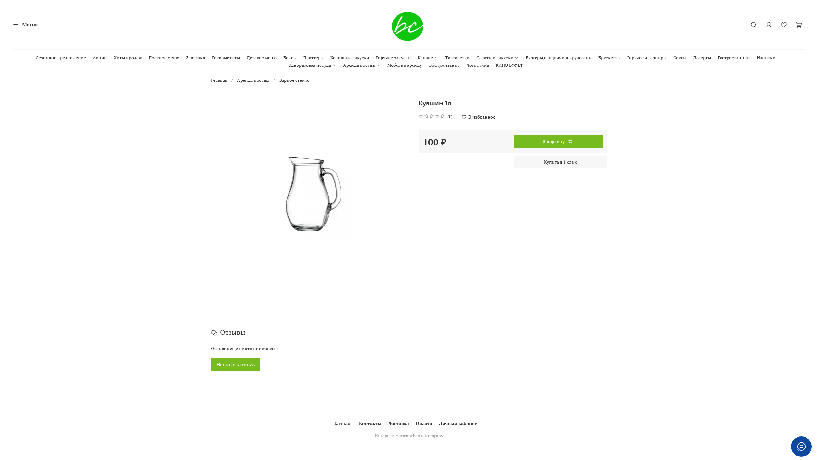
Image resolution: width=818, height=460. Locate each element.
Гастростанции (734, 58)
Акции (100, 58)
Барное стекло (294, 80)
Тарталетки (457, 58)
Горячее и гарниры (647, 58)
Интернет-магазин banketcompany (409, 436)
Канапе (425, 58)
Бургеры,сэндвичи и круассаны (559, 58)
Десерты (702, 58)
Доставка (398, 423)
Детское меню (262, 58)
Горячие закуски (393, 58)
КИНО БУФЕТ (509, 65)
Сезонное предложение (61, 58)
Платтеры (313, 58)
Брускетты (609, 58)
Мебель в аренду (404, 65)
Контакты (370, 423)
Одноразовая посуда (309, 65)
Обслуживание (444, 65)
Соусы (679, 58)
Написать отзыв (235, 364)
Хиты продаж (128, 58)
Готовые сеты (226, 58)
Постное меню (164, 58)
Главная (219, 80)
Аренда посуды (359, 65)
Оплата (424, 423)
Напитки (766, 58)
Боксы (290, 58)
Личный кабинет (458, 423)
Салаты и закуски (494, 58)
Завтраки (195, 58)
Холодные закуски (349, 58)
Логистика (478, 65)
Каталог (343, 423)
